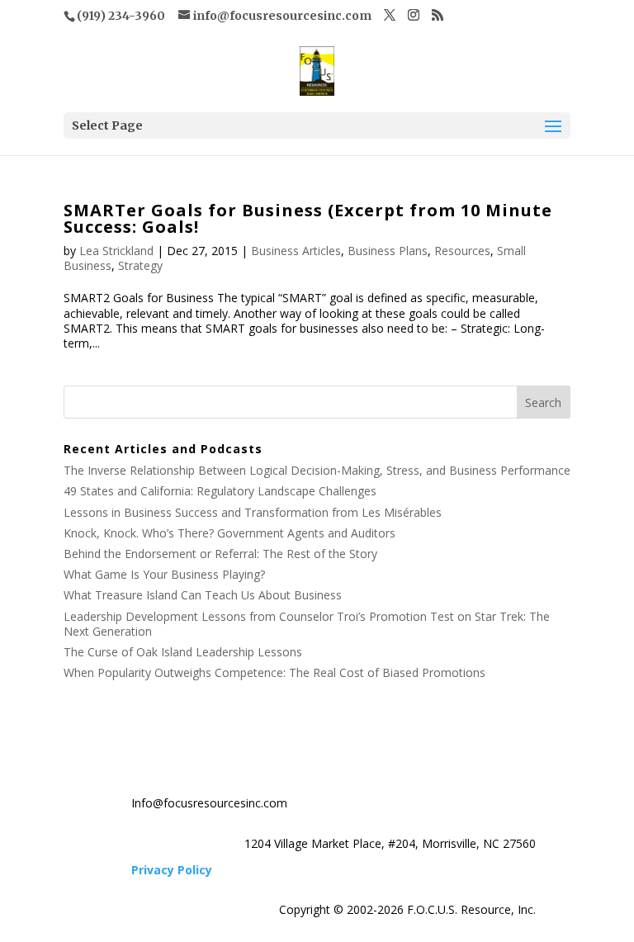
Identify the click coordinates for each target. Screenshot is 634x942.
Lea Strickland (116, 250)
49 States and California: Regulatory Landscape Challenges (220, 491)
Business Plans (388, 250)
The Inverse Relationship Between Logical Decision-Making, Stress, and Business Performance (317, 470)
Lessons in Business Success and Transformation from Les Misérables (253, 512)
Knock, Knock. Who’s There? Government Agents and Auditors (229, 533)
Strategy (140, 265)
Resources (462, 250)
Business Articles (296, 250)
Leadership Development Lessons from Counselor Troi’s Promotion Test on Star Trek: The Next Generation (307, 623)
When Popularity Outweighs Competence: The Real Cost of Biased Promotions (274, 672)
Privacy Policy (171, 870)
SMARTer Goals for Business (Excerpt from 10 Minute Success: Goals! (308, 218)
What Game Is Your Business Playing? (164, 574)
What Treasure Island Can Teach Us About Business (203, 595)
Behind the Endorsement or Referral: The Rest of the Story (220, 553)
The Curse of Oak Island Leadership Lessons (183, 652)
